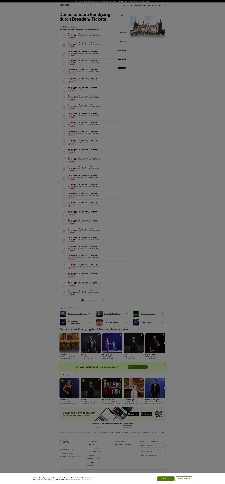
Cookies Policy (80, 479)
